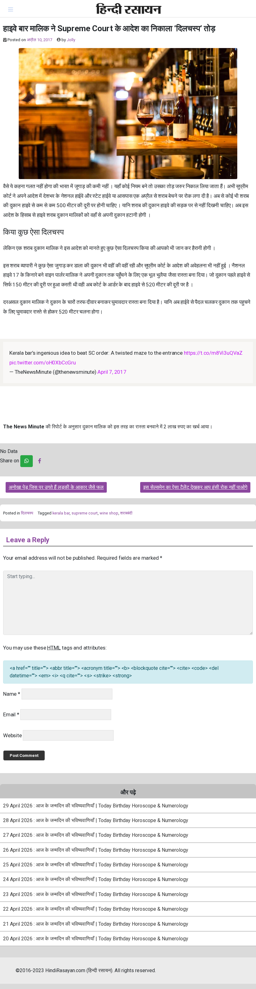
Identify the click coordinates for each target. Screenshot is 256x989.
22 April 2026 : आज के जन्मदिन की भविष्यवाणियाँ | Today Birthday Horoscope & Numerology (95, 909)
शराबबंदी (126, 513)
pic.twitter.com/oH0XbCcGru (42, 362)
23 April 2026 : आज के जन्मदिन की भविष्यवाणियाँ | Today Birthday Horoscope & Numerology (95, 894)
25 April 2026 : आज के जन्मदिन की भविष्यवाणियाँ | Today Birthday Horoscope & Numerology (95, 865)
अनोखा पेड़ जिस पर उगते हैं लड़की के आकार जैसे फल (56, 487)
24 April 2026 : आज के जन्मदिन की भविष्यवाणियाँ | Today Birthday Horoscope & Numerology (95, 879)
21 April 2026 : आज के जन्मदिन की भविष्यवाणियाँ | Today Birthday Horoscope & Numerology (95, 924)
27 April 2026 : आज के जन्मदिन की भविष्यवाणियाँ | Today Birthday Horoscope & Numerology (95, 835)
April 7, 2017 (111, 372)
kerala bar (61, 513)
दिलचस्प (27, 513)
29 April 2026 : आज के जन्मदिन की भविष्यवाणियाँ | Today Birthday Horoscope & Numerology (95, 806)
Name (11, 694)
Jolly (71, 39)
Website (12, 735)
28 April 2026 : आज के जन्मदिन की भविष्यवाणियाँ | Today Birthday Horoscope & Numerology (95, 820)
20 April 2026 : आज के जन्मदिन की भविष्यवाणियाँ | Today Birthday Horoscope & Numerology (95, 939)
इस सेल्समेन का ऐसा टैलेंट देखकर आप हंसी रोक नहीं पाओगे (195, 487)
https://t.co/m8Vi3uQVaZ (213, 353)
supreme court (84, 513)
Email (11, 714)
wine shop (109, 513)
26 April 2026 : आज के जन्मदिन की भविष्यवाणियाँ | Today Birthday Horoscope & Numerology (95, 850)
